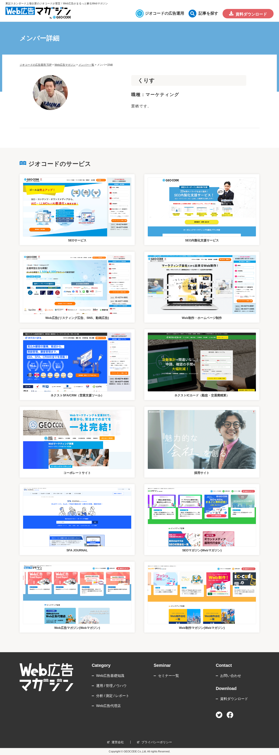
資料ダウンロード (234, 699)
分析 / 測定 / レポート (112, 696)
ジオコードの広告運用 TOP (36, 64)
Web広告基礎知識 (110, 676)
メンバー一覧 (86, 64)
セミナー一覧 (168, 676)
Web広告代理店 (108, 706)
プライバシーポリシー (156, 742)
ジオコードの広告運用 (164, 13)
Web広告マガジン (65, 64)
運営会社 (118, 742)
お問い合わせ (230, 676)
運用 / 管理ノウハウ (111, 686)
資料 (251, 14)
